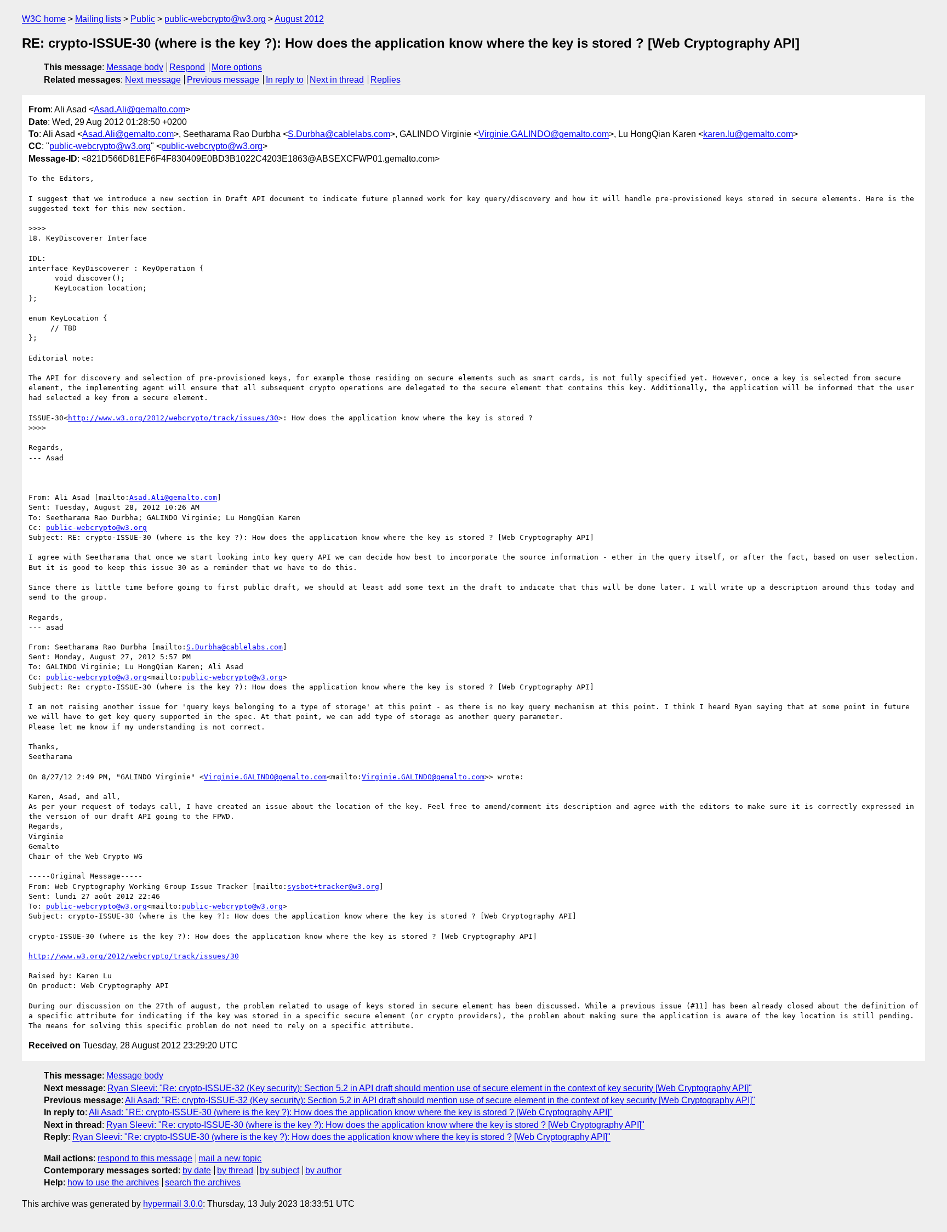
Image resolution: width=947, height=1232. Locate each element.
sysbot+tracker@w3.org (333, 886)
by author (323, 1170)
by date (196, 1170)
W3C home (44, 19)
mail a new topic (229, 1158)
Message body (134, 67)
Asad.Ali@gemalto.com (139, 109)
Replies (385, 79)
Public (142, 19)
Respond (187, 67)
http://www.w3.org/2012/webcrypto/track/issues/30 (173, 418)
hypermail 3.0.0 (173, 1203)
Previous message (223, 79)
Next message (153, 79)
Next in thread (337, 79)
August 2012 (299, 19)
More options (237, 67)
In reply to (285, 79)
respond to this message (145, 1158)
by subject (279, 1170)
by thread (235, 1170)
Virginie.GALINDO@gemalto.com (543, 134)
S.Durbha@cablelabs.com (339, 134)
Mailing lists (98, 19)
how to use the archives (113, 1182)
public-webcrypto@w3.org (215, 19)
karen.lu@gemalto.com (748, 134)
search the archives (203, 1182)
